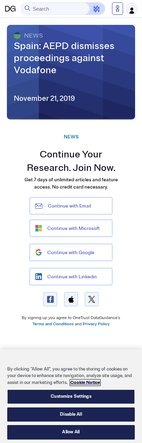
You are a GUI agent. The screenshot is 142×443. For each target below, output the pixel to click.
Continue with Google (70, 253)
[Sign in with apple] (71, 299)
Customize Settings (71, 396)
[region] (71, 396)
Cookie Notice (85, 382)
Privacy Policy (96, 324)
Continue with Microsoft (73, 228)
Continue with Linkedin (72, 277)
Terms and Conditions (53, 324)
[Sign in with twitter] (92, 299)
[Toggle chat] (92, 8)
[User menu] (131, 8)
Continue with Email (69, 206)
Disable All (71, 414)
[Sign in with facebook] (50, 299)
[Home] (10, 8)
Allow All (71, 432)
